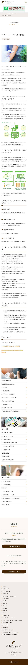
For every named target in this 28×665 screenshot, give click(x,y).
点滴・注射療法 (6, 478)
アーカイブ (5, 625)
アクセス (5, 605)
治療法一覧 (5, 593)
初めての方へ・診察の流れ (9, 596)
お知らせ (5, 610)
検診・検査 (6, 39)
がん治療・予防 (6, 380)
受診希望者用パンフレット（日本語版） (10, 346)
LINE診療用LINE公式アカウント (10, 632)
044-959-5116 (15, 546)
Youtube (5, 627)
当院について (6, 589)
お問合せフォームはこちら (14, 571)
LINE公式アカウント (7, 630)
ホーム (4, 586)
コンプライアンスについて (9, 618)
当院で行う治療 (6, 591)
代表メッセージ (6, 598)
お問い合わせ (6, 615)
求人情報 (5, 608)
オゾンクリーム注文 (7, 622)
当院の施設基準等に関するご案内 (10, 635)
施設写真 (5, 603)
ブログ (4, 613)
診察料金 (5, 601)
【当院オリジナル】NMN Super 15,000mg (13, 620)
